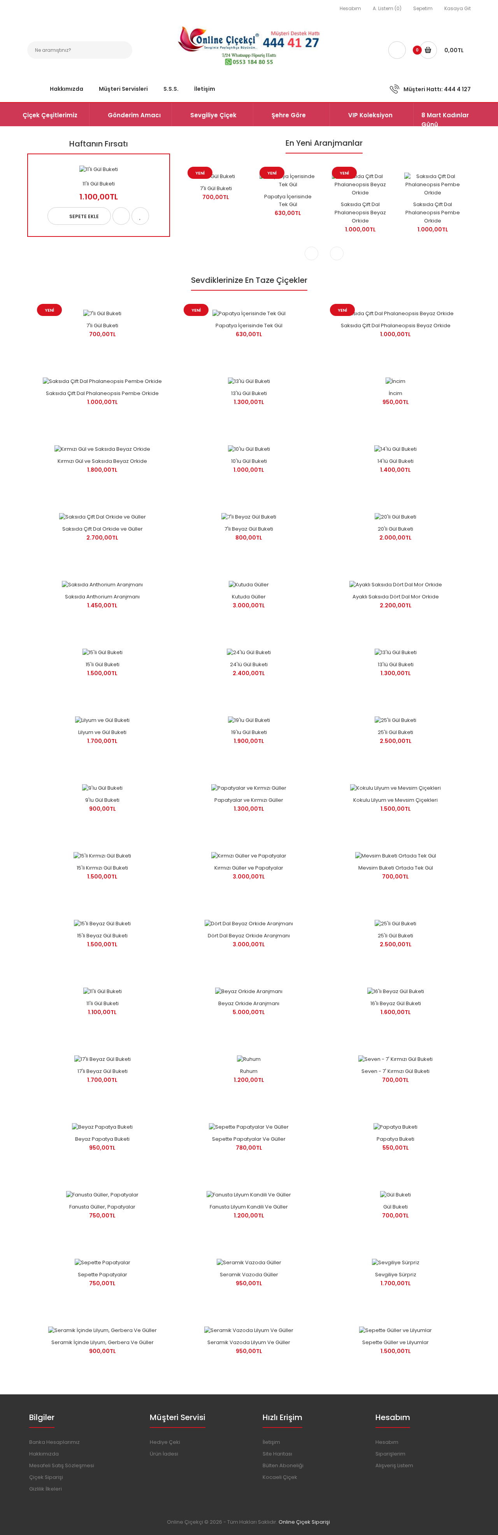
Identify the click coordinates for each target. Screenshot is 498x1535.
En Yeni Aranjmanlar (324, 143)
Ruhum (249, 1071)
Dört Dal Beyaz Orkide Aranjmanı (249, 935)
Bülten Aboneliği (283, 1465)
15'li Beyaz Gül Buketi (102, 935)
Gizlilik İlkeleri (45, 1489)
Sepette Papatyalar (102, 1274)
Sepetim (423, 8)
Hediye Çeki (165, 1442)
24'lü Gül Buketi (249, 664)
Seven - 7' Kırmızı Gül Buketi (395, 1071)
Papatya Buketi (395, 1139)
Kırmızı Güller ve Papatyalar (248, 868)
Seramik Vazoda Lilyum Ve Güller (248, 1342)
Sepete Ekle (84, 216)
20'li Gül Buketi (395, 529)
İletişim (271, 1442)
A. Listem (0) (387, 8)
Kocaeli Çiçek (280, 1477)
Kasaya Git (457, 8)
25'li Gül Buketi (395, 732)
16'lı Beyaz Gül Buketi (395, 1003)
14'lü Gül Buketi (395, 461)
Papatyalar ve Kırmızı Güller (248, 800)
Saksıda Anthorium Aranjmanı (102, 596)
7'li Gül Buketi (216, 188)
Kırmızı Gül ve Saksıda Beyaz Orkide (102, 461)
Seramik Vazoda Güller (249, 1274)
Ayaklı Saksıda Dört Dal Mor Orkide (395, 596)
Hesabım (350, 8)
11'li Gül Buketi (98, 183)
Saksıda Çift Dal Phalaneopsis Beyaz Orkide (360, 212)
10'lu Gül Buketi (249, 461)
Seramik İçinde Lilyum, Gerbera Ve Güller (102, 1342)
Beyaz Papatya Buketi (102, 1139)
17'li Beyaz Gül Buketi (102, 1071)
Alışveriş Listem (394, 1465)
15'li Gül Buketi (102, 664)
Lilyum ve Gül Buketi (102, 732)
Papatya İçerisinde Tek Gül (288, 200)
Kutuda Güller (249, 596)
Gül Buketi (395, 1206)
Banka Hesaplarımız (54, 1442)
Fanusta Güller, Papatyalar (102, 1206)
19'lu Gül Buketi (249, 732)
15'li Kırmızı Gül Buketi (102, 868)
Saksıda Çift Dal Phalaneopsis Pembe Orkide (432, 212)
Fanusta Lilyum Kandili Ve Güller (249, 1206)
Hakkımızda (44, 1453)
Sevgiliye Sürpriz (395, 1274)
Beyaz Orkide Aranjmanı (248, 1003)
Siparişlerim (390, 1453)
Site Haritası (277, 1453)
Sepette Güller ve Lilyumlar (395, 1342)
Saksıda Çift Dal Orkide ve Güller (102, 529)
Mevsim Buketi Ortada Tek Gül (395, 868)
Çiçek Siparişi (46, 1477)
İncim (395, 393)
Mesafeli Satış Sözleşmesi (61, 1465)
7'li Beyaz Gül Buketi (248, 529)
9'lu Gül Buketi (102, 800)
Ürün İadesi (164, 1453)
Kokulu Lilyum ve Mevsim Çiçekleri (395, 800)
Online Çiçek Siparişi (304, 1522)
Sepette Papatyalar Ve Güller (249, 1139)
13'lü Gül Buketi (249, 393)
